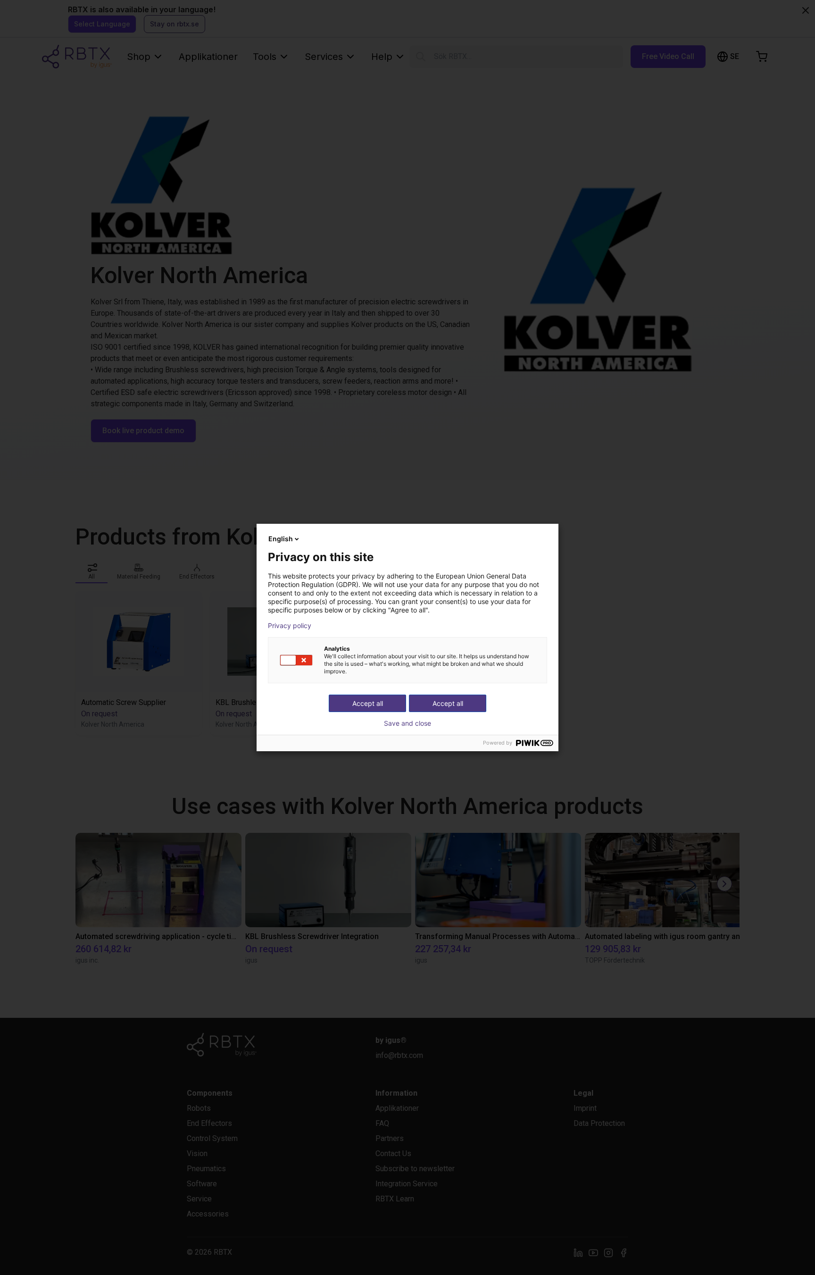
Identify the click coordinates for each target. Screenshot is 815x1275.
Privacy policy (289, 625)
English (280, 539)
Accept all (447, 703)
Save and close (407, 723)
